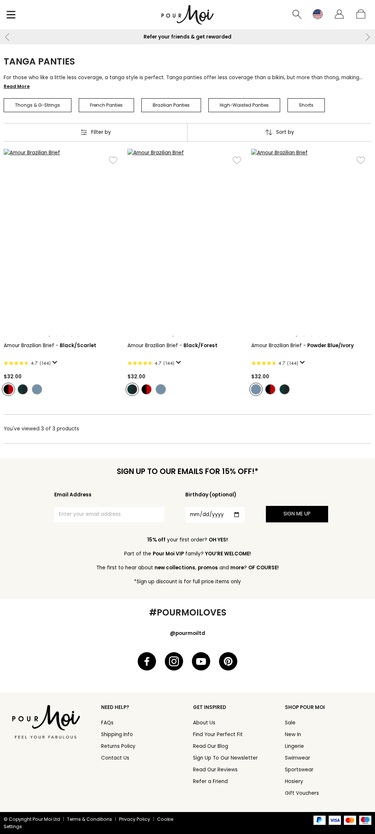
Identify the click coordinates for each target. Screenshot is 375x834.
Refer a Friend (210, 781)
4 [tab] (71, 336)
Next (367, 37)
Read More (17, 86)
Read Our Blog (210, 746)
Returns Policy (118, 746)
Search (297, 14)
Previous (7, 37)
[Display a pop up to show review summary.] (56, 364)
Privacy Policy (134, 819)
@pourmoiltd (187, 633)
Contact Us (115, 757)
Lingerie (294, 746)
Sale (290, 722)
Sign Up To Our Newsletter (225, 757)
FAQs (107, 722)
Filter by (101, 132)
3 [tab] (63, 336)
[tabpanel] (64, 239)
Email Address (73, 494)
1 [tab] (49, 336)
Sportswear (299, 769)
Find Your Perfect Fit (218, 734)
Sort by (285, 132)
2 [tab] (56, 336)
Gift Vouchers (302, 793)
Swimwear (297, 757)
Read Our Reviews (215, 769)
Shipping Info (117, 734)
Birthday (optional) (210, 494)
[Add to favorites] (112, 160)
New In (293, 734)
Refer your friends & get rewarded (187, 36)
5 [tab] (78, 336)
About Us (204, 722)
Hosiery (294, 781)
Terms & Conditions (89, 819)
